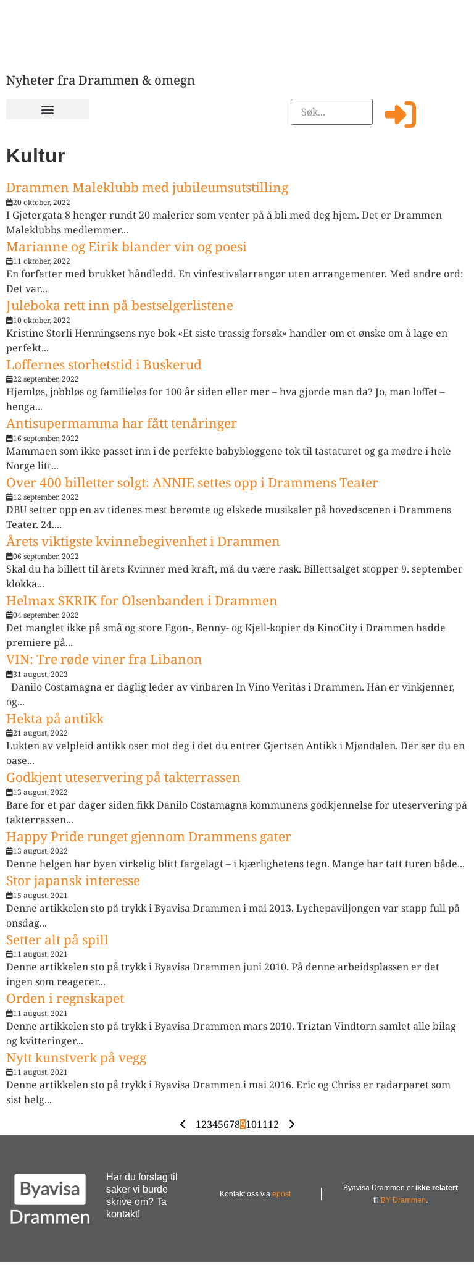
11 (262, 1124)
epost (281, 1194)
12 (273, 1124)
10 (251, 1124)
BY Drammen (403, 1200)
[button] (47, 109)
